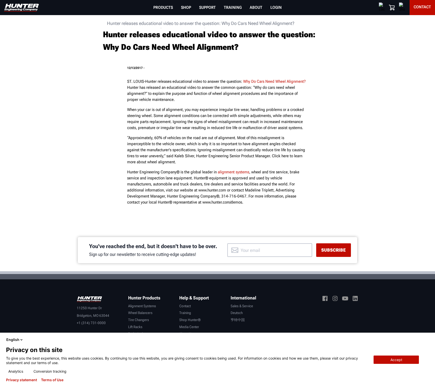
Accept (396, 360)
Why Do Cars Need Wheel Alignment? (274, 81)
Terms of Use (52, 380)
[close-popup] (427, 340)
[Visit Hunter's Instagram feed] (335, 299)
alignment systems (233, 172)
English (12, 339)
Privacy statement (21, 380)
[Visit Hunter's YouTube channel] (345, 299)
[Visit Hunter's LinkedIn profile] (355, 299)
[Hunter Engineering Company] (21, 8)
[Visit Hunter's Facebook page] (325, 299)
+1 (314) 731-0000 (91, 323)
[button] (392, 7)
